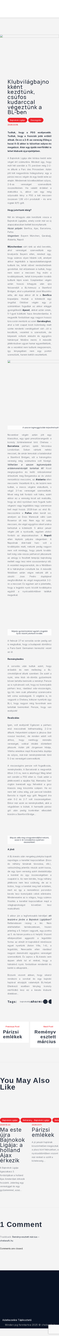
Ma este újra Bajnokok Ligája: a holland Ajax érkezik (12, 1145)
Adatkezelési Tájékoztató (17, 1319)
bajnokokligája (27, 1001)
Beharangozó (29, 1120)
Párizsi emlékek (43, 1132)
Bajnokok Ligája (17, 120)
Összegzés (36, 120)
